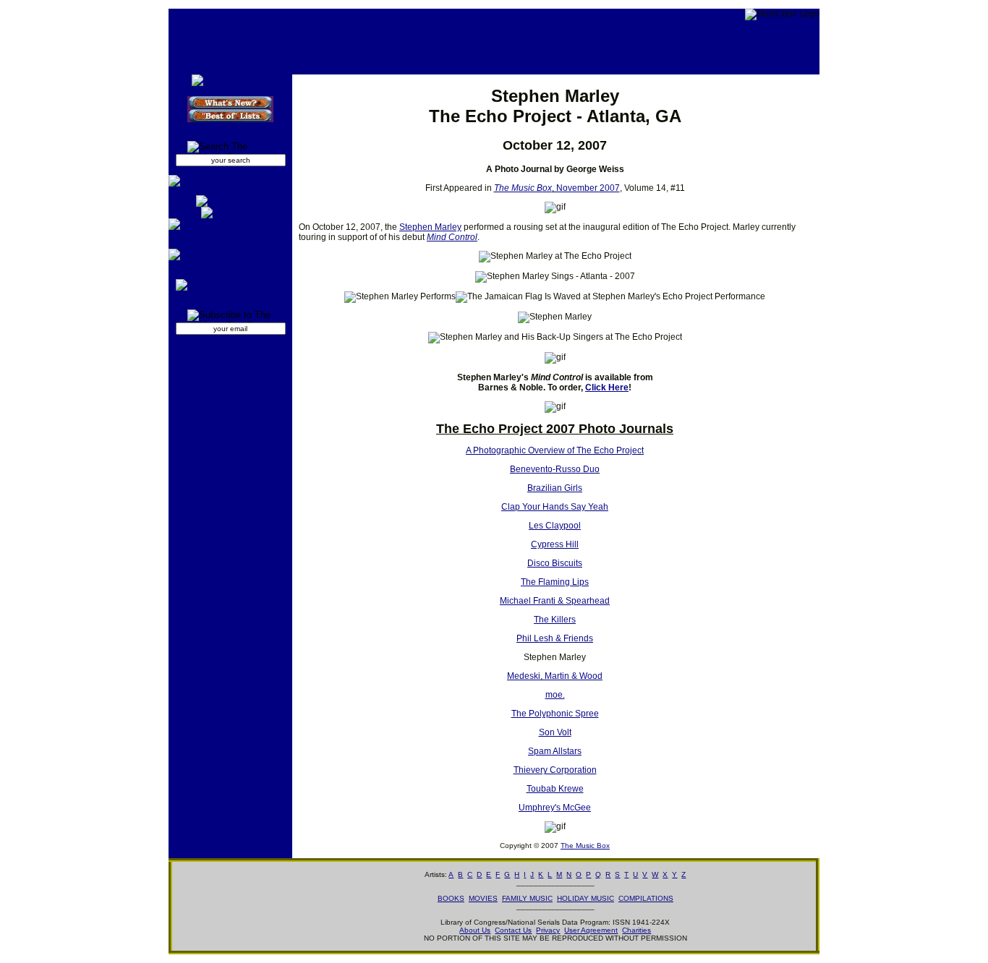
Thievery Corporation (555, 770)
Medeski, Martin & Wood (554, 676)
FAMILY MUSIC (527, 898)
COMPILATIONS (645, 898)
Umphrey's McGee (555, 808)
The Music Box (585, 845)
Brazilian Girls (554, 488)
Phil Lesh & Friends (554, 638)
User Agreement (591, 930)
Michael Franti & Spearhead (555, 601)
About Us (474, 930)
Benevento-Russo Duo (555, 469)
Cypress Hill (555, 544)
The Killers (555, 620)
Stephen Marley (430, 227)
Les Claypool (555, 526)
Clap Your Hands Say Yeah (554, 507)
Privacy (548, 930)
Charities (636, 930)
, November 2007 (557, 188)
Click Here (607, 387)
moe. (555, 695)
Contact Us (513, 930)
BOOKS (451, 898)
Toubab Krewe (555, 789)
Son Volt (555, 732)
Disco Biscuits (554, 563)
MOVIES (483, 898)
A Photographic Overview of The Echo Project (555, 450)
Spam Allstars (555, 751)
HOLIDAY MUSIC (585, 898)
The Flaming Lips (555, 582)
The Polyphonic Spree (555, 714)
